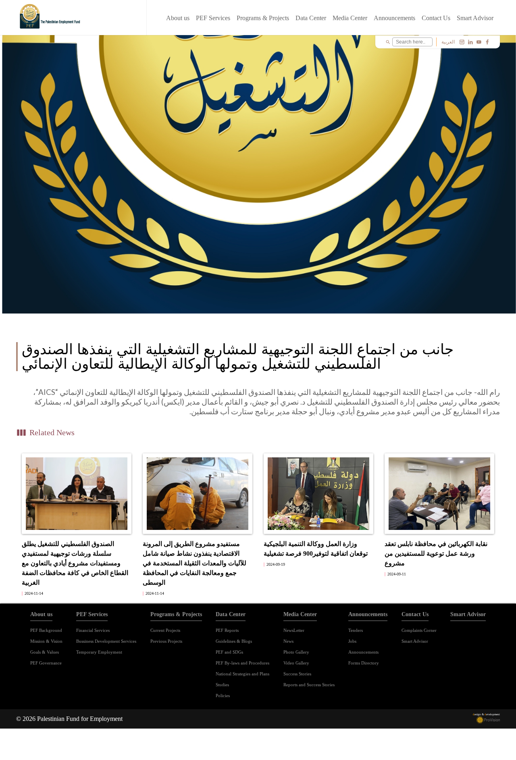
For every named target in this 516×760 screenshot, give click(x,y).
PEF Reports (227, 630)
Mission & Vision (46, 641)
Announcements (394, 18)
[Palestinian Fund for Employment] (50, 18)
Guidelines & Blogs (234, 641)
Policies (223, 695)
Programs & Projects (263, 18)
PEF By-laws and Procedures (242, 662)
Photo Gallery (296, 652)
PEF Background (46, 630)
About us (177, 18)
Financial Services (93, 630)
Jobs (352, 641)
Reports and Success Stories (309, 684)
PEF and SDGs (229, 652)
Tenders (355, 630)
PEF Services (213, 18)
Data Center (310, 18)
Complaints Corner (419, 630)
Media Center (350, 18)
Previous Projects (166, 641)
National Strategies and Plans (242, 673)
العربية (448, 41)
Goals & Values (44, 652)
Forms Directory (363, 662)
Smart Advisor (475, 18)
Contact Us (436, 18)
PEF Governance (46, 662)
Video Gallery (296, 662)
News (288, 641)
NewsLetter (293, 630)
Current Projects (165, 630)
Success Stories (297, 673)
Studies (222, 684)
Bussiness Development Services (106, 641)
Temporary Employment (99, 652)
